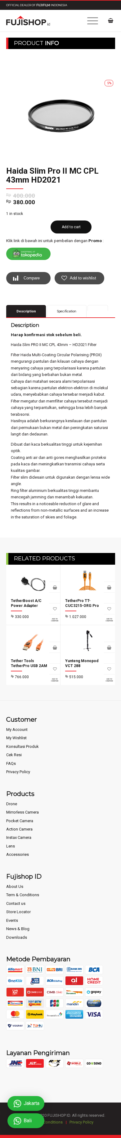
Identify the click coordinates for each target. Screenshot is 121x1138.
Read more (109, 587)
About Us (14, 886)
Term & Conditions (22, 895)
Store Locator (18, 911)
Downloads (16, 937)
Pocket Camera (19, 820)
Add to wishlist (83, 278)
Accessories (17, 854)
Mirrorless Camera (22, 812)
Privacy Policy (18, 771)
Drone (11, 804)
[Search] (75, 20)
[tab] (97, 308)
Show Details (54, 597)
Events (12, 920)
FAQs (11, 763)
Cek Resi (14, 754)
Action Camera (19, 829)
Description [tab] (26, 311)
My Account (17, 729)
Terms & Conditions (45, 1122)
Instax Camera (18, 837)
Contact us (15, 903)
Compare (32, 278)
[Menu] (89, 20)
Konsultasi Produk (22, 746)
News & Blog (17, 928)
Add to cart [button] (54, 587)
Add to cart (71, 227)
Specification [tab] (66, 311)
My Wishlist (16, 738)
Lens (10, 846)
